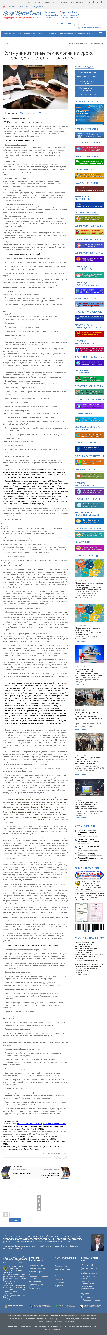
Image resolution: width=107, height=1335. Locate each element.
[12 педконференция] (89, 548)
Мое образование (61, 1276)
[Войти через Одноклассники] (39, 1209)
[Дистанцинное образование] (89, 349)
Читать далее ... (81, 600)
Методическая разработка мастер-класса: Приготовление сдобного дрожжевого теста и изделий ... (89, 716)
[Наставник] (89, 162)
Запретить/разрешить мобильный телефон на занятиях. (87, 832)
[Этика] (89, 392)
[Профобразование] (89, 135)
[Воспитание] (89, 232)
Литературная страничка (87, 94)
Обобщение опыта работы (87, 76)
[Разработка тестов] (89, 304)
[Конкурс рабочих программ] (89, 175)
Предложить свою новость (88, 1277)
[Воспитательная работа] (89, 205)
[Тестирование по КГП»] (89, 521)
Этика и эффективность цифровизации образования (22, 1172)
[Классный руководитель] (89, 318)
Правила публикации (37, 1268)
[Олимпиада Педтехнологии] (89, 275)
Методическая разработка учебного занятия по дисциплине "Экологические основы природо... (88, 631)
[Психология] (89, 406)
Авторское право (35, 1281)
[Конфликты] (89, 378)
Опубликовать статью (89, 1273)
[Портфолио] (89, 475)
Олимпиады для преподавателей (87, 1282)
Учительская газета (62, 1269)
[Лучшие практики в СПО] (89, 149)
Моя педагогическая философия (87, 89)
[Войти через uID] (39, 1197)
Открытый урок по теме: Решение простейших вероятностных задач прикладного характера (86, 805)
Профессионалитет (62, 1263)
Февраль (98, 43)
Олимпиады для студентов (87, 1298)
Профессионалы (61, 1266)
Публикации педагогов (87, 72)
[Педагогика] (89, 259)
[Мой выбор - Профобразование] (89, 189)
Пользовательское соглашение (36, 1289)
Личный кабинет (65, 23)
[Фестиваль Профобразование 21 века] (89, 534)
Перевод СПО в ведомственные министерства (90, 859)
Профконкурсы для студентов (88, 1293)
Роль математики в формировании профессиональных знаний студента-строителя (50, 1174)
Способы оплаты (35, 1275)
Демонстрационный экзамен (88, 850)
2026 (92, 43)
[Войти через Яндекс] (39, 1205)
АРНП (57, 1272)
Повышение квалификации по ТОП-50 (89, 847)
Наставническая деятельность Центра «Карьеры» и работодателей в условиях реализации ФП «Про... (89, 760)
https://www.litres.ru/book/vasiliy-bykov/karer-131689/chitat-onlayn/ (41, 1124)
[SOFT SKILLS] (89, 333)
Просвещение (60, 1282)
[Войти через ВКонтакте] (39, 1201)
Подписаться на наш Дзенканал (89, 1269)
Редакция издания (36, 1265)
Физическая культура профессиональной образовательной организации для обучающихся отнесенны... (89, 672)
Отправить (15, 1220)
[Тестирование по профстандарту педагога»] (89, 505)
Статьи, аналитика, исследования (87, 82)
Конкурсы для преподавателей (87, 1287)
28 (103, 43)
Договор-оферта (35, 1272)
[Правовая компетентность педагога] (89, 491)
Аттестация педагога (86, 853)
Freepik (65, 1153)
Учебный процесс (84, 843)
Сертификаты (34, 1278)
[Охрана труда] (89, 419)
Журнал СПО (59, 1286)
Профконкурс (60, 1279)
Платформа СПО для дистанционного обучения (88, 840)
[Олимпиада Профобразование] (89, 291)
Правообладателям (36, 1285)
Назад (7, 43)
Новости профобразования (87, 836)
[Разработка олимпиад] (89, 218)
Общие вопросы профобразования (90, 855)
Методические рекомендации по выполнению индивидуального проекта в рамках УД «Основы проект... (89, 586)
